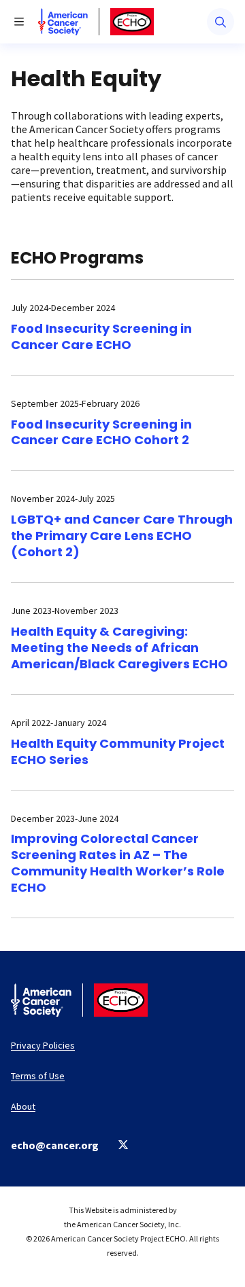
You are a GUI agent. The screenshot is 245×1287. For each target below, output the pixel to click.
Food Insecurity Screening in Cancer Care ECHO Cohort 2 (101, 432)
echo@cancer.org (55, 1145)
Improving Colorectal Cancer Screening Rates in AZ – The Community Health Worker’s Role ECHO (118, 863)
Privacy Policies (43, 1045)
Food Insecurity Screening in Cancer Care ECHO (101, 336)
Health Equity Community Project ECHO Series (118, 751)
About (23, 1106)
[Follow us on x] (123, 1144)
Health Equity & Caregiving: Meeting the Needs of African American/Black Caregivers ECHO (119, 647)
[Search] (220, 21)
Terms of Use (38, 1076)
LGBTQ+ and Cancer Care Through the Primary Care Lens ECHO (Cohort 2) (122, 535)
